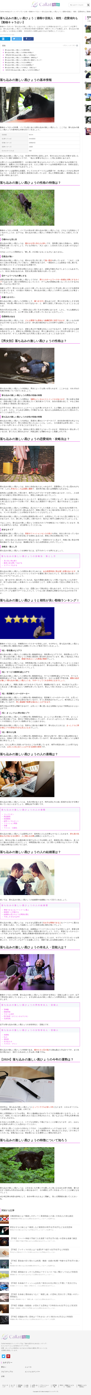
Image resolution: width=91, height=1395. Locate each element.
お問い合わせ (35, 1386)
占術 (25, 11)
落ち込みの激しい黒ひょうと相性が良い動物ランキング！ (23, 60)
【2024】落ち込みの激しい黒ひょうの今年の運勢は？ (22, 70)
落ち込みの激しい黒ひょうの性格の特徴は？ (19, 52)
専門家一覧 (54, 1386)
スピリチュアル (7, 1372)
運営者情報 (20, 1386)
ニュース (28, 1367)
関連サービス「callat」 (69, 1386)
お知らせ (26, 1386)
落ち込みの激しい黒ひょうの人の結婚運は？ (19, 65)
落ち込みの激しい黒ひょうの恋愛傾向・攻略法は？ (21, 57)
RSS (61, 1385)
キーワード (13, 1386)
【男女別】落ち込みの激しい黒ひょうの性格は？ (21, 55)
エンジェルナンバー (32, 1372)
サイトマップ (5, 1386)
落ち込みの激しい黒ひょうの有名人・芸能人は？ (21, 67)
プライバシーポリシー (44, 1386)
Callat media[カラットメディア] (11, 11)
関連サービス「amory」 (82, 1386)
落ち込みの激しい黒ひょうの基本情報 (17, 50)
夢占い (3, 1367)
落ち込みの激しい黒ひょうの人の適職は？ (18, 62)
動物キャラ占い (34, 11)
